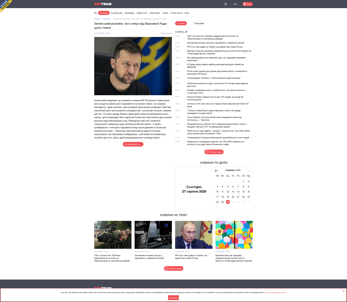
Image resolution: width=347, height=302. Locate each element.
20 (233, 196)
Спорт (165, 12)
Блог (187, 12)
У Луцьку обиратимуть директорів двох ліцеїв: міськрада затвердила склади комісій (213, 111)
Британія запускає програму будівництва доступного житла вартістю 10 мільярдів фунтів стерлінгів (219, 52)
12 (228, 191)
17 (217, 196)
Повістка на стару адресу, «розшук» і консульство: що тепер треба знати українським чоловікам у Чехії (218, 132)
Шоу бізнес (155, 12)
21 (238, 196)
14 (238, 191)
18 (222, 196)
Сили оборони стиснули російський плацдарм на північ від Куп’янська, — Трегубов (214, 118)
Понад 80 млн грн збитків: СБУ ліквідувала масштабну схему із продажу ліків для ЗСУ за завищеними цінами (216, 125)
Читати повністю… (133, 144)
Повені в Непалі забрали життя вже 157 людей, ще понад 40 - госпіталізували (215, 98)
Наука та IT (142, 12)
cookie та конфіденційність (276, 292)
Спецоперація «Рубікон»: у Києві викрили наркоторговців (213, 77)
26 (228, 201)
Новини (97, 18)
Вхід (249, 4)
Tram (103, 4)
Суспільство (116, 12)
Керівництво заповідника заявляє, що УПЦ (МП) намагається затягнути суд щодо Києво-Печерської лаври (215, 143)
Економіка (129, 12)
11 (222, 191)
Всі (95, 12)
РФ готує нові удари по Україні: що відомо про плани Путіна (214, 46)
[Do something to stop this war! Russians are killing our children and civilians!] (6, 6)
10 (217, 191)
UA (235, 4)
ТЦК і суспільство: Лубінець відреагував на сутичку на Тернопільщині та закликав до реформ (212, 37)
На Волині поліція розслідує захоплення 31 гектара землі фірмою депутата (217, 84)
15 (243, 191)
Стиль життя (176, 12)
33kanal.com (166, 33)
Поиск (226, 4)
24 (217, 201)
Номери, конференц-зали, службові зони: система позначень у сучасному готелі (216, 91)
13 (233, 191)
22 (243, 196)
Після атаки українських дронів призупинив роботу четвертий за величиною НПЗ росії (217, 72)
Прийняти (173, 297)
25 (222, 201)
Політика (104, 12)
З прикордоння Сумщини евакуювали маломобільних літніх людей (218, 137)
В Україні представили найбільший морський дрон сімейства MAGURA (215, 65)
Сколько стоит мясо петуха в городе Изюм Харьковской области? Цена (218, 105)
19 (228, 196)
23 (249, 196)
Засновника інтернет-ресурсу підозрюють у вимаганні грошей (215, 42)
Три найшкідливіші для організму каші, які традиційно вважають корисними (216, 59)
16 (249, 191)
